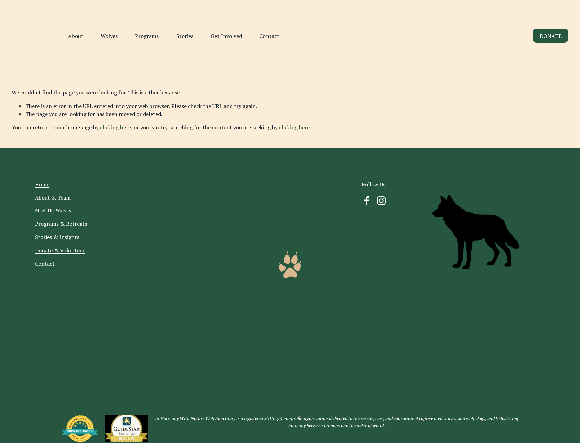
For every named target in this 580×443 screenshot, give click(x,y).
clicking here (115, 127)
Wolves (109, 36)
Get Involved (226, 36)
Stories (184, 36)
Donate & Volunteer (60, 250)
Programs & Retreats (61, 223)
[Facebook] (366, 200)
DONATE (551, 36)
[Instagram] (381, 200)
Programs (147, 36)
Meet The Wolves (53, 210)
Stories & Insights (57, 237)
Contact (269, 36)
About (75, 36)
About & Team (53, 197)
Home (42, 184)
